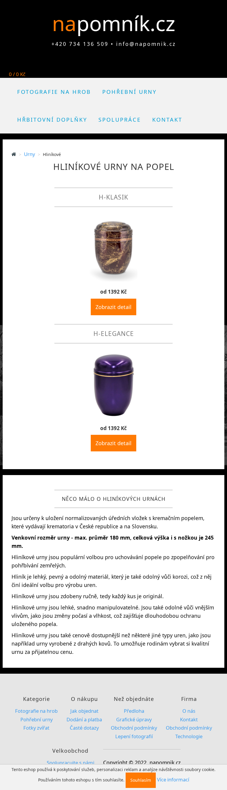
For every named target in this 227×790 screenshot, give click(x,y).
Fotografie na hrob (54, 91)
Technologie (188, 736)
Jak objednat (84, 710)
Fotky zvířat (36, 727)
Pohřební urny (129, 91)
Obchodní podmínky (134, 727)
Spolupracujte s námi (70, 762)
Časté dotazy (84, 727)
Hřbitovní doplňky (52, 119)
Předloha (134, 710)
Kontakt (167, 119)
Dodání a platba (84, 719)
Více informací (173, 779)
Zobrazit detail (113, 306)
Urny (29, 154)
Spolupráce (119, 119)
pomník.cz (126, 23)
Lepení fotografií (134, 736)
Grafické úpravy (134, 719)
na (67, 23)
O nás (188, 710)
